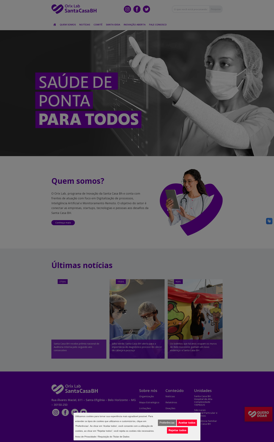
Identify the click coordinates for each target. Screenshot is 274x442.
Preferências (167, 422)
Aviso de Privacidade (85, 436)
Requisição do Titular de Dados (113, 436)
